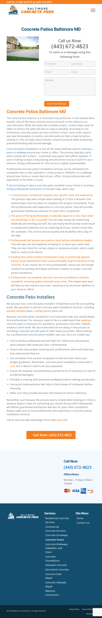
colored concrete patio (33, 331)
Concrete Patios (54, 539)
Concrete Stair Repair (53, 576)
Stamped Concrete (56, 565)
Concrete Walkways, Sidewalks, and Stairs (56, 548)
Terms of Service (88, 609)
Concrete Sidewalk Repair (55, 584)
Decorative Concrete (57, 569)
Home (80, 518)
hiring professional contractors (25, 189)
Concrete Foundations (52, 558)
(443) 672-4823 (43, 2)
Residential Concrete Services (57, 520)
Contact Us (83, 522)
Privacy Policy (74, 609)
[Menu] (91, 10)
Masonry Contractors (52, 592)
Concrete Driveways (56, 535)
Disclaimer (90, 614)
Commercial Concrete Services (55, 528)
